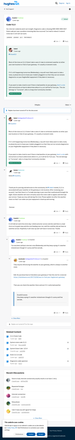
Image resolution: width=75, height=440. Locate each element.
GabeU (16, 49)
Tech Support (10, 9)
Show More (16, 318)
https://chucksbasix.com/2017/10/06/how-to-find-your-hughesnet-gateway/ (39, 277)
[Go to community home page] (12, 3)
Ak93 (19, 339)
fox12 (20, 363)
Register (61, 3)
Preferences (19, 434)
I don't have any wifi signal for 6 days (24, 410)
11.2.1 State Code (15, 336)
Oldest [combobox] (68, 105)
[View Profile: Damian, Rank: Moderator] (11, 171)
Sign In (68, 3)
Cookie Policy (11, 428)
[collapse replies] (4, 118)
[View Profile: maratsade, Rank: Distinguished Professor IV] (15, 260)
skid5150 (21, 357)
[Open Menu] (69, 9)
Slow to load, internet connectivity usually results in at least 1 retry (34, 379)
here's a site (61, 85)
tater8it (23, 397)
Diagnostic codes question (19, 361)
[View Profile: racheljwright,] (8, 411)
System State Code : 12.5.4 (18, 349)
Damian (16, 170)
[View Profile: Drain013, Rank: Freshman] (8, 19)
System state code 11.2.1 (18, 342)
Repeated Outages (18, 386)
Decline (31, 434)
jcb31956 (22, 351)
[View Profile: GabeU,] (11, 50)
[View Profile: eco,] (8, 388)
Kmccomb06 (22, 345)
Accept (41, 434)
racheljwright (25, 412)
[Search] (56, 3)
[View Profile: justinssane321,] (8, 403)
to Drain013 (31, 240)
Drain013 (14, 18)
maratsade (21, 259)
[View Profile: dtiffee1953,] (8, 380)
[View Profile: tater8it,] (8, 396)
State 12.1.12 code (16, 355)
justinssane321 (25, 405)
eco (22, 389)
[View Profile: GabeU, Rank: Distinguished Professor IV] (10, 119)
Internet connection (18, 394)
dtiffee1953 (24, 381)
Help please (16, 402)
